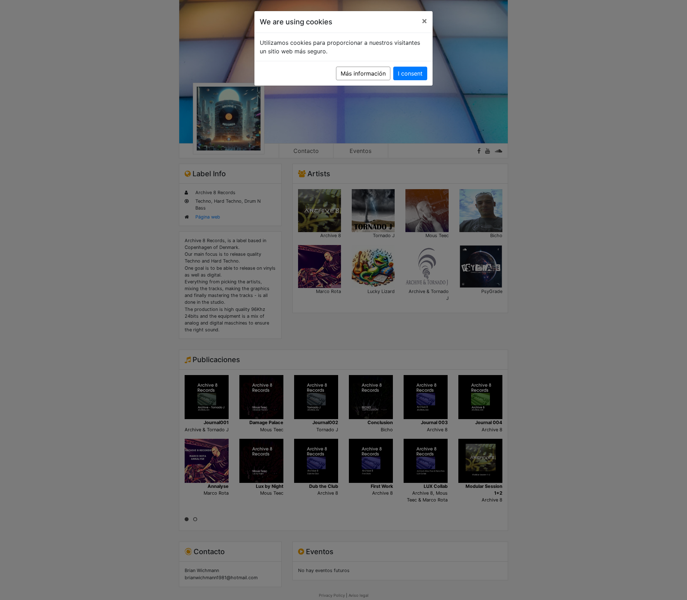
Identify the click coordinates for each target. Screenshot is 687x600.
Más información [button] (363, 73)
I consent (410, 73)
